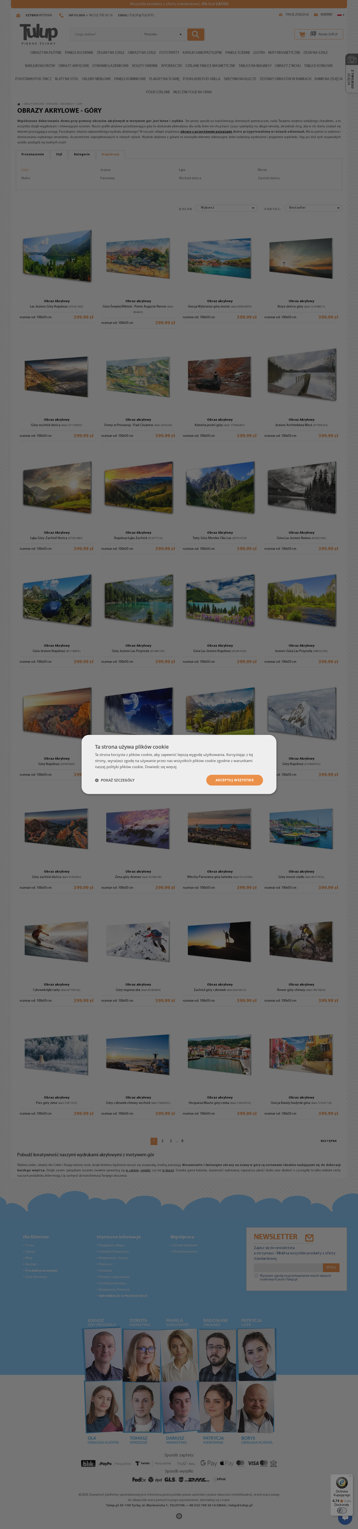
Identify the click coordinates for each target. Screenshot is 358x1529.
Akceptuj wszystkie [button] (235, 780)
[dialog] (179, 764)
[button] (114, 780)
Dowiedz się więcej (161, 766)
